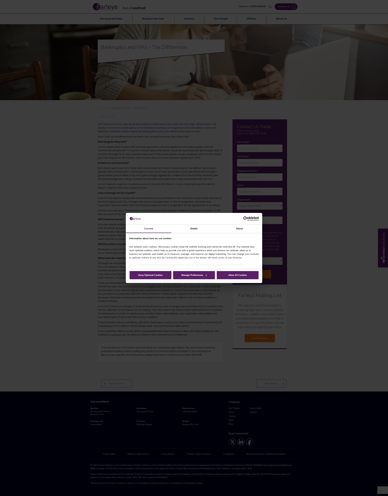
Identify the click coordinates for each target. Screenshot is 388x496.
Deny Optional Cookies (150, 275)
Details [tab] (194, 228)
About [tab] (239, 228)
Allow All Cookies (237, 275)
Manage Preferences (192, 275)
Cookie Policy (146, 265)
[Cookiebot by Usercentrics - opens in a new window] (245, 218)
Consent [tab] (148, 228)
